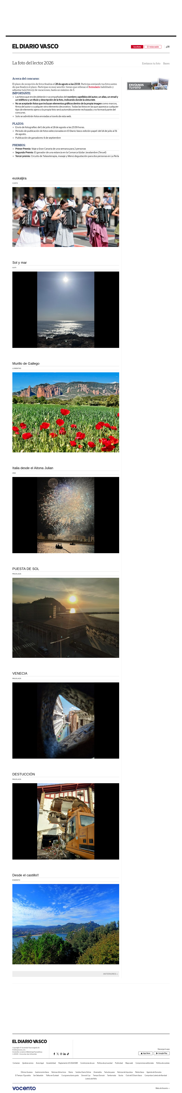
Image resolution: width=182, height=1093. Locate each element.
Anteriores (109, 974)
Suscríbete (137, 47)
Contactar (16, 1063)
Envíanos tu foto (151, 63)
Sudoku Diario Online (83, 1072)
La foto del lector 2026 (33, 63)
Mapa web (129, 1063)
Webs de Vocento (162, 1088)
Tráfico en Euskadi (52, 1075)
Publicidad (119, 1063)
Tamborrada (111, 1075)
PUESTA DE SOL (25, 569)
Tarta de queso (109, 1072)
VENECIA (19, 673)
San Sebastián (38, 1075)
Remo (71, 1072)
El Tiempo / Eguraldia (23, 1075)
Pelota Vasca (139, 1072)
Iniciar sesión (154, 47)
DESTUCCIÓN (23, 774)
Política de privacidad (104, 1063)
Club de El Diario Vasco (134, 1075)
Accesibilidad (51, 1063)
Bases (166, 63)
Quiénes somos (27, 1063)
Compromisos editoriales (145, 1063)
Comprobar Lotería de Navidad (156, 1075)
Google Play (162, 1053)
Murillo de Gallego (25, 363)
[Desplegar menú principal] (168, 46)
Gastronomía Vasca (42, 1072)
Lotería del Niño (91, 1079)
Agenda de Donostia (154, 1072)
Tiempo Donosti (99, 1075)
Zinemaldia (98, 1072)
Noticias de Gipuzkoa (125, 1072)
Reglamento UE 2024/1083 (68, 1063)
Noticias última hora (58, 1072)
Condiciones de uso (87, 1063)
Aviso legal (40, 1063)
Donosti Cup (85, 1075)
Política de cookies (162, 1063)
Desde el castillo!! (25, 875)
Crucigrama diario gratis (70, 1075)
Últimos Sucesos (27, 1072)
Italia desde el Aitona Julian (32, 468)
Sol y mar (19, 262)
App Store (146, 1053)
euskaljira (19, 178)
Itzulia (121, 1075)
